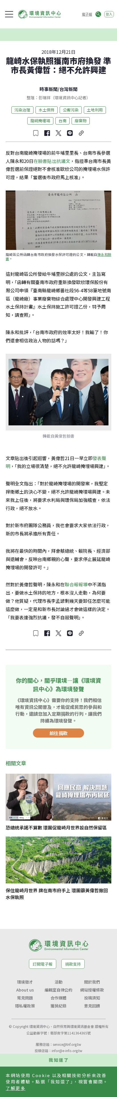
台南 (62, 120)
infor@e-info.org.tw (67, 1050)
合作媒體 (58, 998)
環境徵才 (25, 982)
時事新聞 (48, 89)
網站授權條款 (92, 990)
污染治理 (22, 110)
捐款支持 (73, 964)
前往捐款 (58, 733)
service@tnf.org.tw (67, 1044)
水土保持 (47, 110)
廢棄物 (81, 120)
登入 (109, 14)
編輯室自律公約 (58, 990)
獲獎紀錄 (58, 1006)
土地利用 (95, 110)
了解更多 (16, 1088)
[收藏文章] (36, 133)
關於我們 (92, 982)
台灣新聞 (68, 89)
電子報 (87, 14)
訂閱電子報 (43, 964)
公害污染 (71, 110)
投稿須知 (92, 998)
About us (25, 990)
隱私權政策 (25, 1006)
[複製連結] (81, 133)
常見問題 (25, 998)
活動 (58, 982)
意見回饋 (92, 1006)
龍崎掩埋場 (40, 120)
